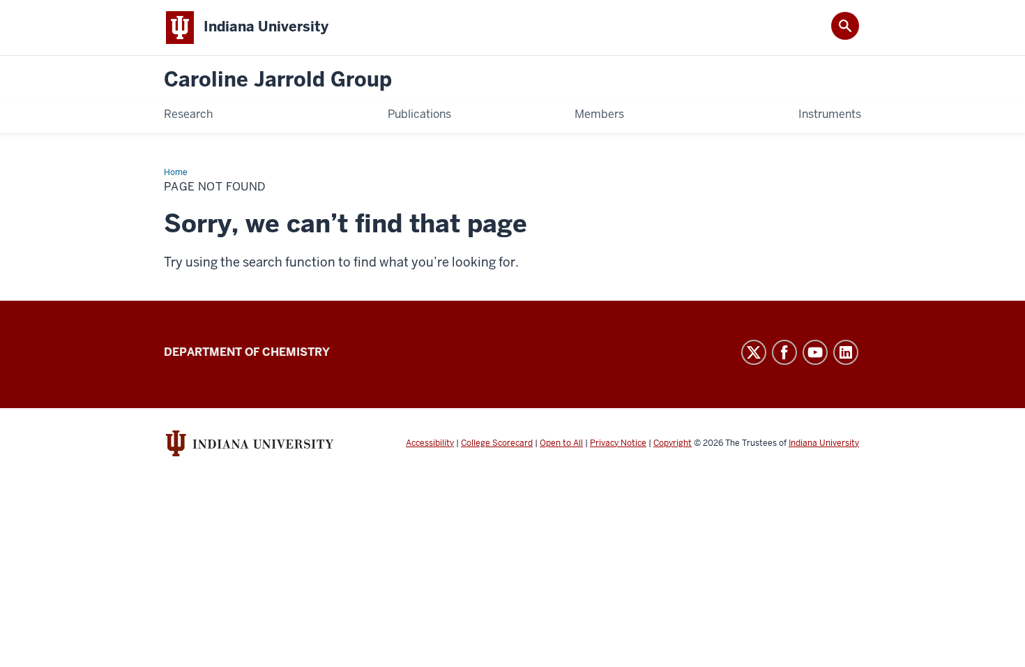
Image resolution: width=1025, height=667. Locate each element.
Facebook (784, 352)
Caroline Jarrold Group (278, 79)
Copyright (672, 443)
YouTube (815, 352)
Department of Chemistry (247, 352)
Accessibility (430, 443)
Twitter (753, 352)
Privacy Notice (618, 443)
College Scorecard (497, 443)
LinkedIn (845, 352)
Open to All (561, 443)
